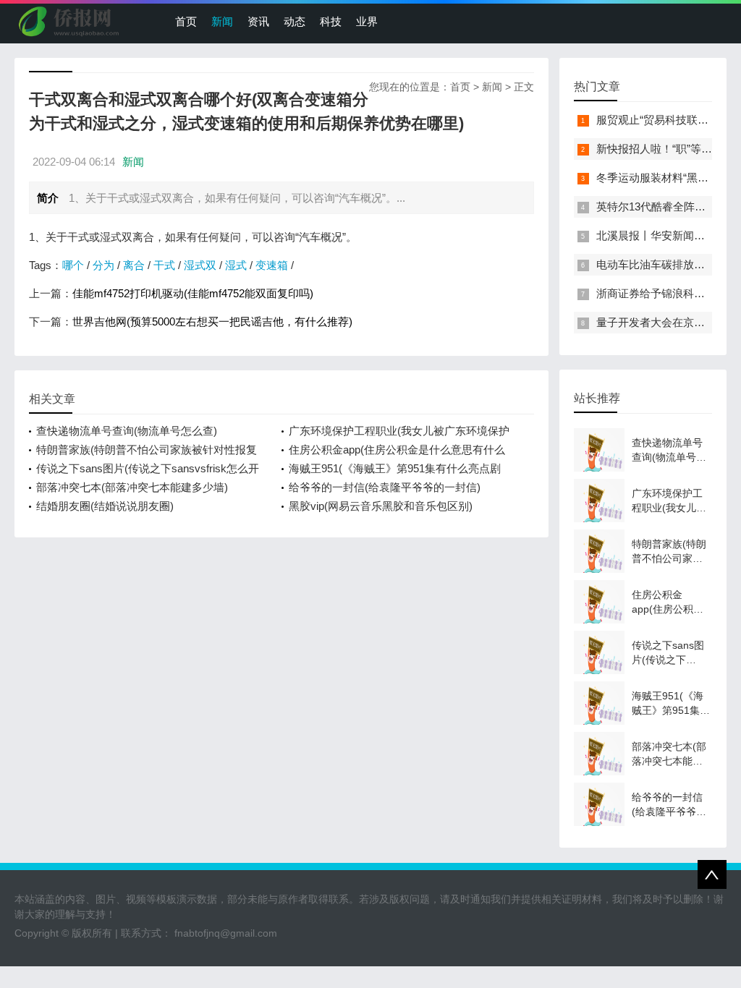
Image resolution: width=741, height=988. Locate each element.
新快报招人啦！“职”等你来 (659, 148)
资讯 (258, 21)
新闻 (222, 21)
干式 (164, 265)
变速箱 (271, 265)
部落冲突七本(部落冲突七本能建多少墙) (132, 487)
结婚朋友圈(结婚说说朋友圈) (105, 506)
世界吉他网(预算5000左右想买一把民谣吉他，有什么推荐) (212, 321)
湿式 (236, 265)
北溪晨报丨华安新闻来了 (656, 235)
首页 (186, 21)
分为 (103, 265)
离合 (134, 265)
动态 (294, 21)
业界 (367, 21)
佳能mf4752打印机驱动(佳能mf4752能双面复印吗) (192, 293)
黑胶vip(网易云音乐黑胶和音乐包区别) (381, 506)
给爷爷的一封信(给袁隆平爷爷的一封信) (384, 487)
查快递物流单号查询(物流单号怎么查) (126, 431)
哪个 (73, 265)
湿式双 (200, 265)
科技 (331, 21)
